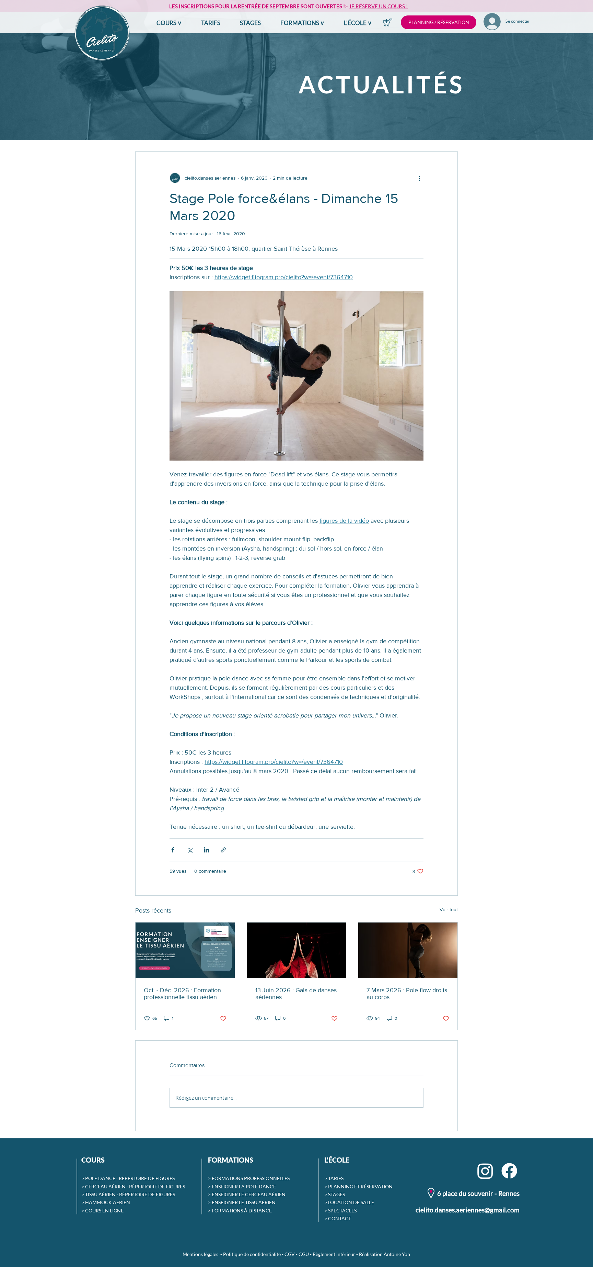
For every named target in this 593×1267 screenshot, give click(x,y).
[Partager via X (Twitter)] (189, 850)
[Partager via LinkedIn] (206, 850)
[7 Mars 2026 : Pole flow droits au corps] (407, 950)
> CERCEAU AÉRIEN (103, 1186)
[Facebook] (509, 1171)
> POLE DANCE (98, 1178)
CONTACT (339, 1218)
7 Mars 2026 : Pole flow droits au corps (407, 993)
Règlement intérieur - (336, 1254)
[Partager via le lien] (223, 850)
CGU (304, 1254)
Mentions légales (200, 1254)
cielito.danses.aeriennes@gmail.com (468, 1210)
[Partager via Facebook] (173, 850)
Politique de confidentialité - (253, 1254)
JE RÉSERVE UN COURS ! (378, 6)
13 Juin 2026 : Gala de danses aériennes (296, 993)
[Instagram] (485, 1171)
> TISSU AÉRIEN (98, 1194)
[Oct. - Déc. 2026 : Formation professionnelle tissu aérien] (185, 950)
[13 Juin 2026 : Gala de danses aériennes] (296, 950)
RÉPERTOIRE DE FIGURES (147, 1178)
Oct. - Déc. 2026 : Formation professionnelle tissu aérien (182, 993)
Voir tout (449, 909)
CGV (289, 1254)
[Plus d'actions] (419, 178)
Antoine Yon (397, 1254)
